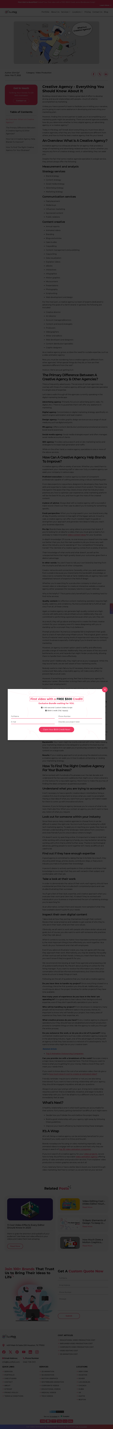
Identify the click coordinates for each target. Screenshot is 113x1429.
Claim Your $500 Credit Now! (56, 729)
